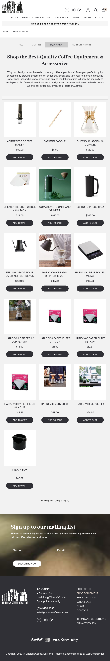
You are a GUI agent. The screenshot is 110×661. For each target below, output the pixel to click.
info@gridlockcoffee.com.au (52, 612)
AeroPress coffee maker (20, 142)
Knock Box (19, 469)
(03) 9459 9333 (45, 608)
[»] (7, 32)
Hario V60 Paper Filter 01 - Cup (55, 339)
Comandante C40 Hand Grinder (55, 208)
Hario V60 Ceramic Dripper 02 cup (55, 274)
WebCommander (95, 653)
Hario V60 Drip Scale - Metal (90, 274)
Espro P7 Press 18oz (90, 207)
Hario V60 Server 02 (55, 404)
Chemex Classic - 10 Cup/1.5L (90, 142)
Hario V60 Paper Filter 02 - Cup (90, 339)
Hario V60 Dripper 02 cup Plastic (20, 339)
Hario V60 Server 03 (90, 404)
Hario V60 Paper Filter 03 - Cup (19, 405)
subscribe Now (27, 563)
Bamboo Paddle (55, 141)
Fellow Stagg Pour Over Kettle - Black (20, 274)
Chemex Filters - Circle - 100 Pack (20, 208)
